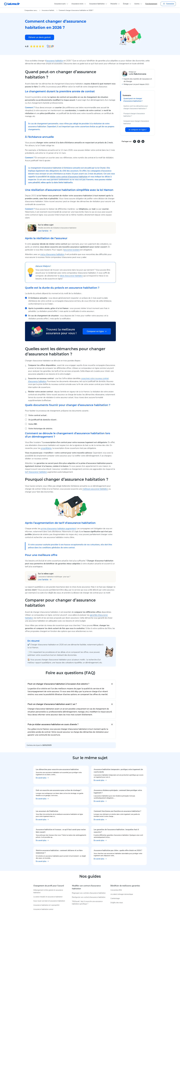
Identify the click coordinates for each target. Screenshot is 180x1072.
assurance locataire (72, 250)
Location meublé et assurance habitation (47, 897)
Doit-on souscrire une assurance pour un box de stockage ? (58, 790)
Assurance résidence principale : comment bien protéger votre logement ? (118, 791)
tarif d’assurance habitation (36, 472)
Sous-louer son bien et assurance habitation (49, 901)
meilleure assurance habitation (95, 489)
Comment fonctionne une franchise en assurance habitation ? (117, 811)
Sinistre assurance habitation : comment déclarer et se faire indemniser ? (59, 851)
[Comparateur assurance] (12, 3)
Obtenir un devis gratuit (39, 37)
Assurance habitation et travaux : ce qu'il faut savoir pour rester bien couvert (61, 830)
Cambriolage (115, 898)
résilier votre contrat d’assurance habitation (69, 176)
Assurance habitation (97, 4)
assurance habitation (54, 60)
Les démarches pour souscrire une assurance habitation (57, 769)
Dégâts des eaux (117, 902)
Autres (136, 4)
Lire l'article (43, 231)
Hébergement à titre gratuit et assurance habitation (48, 891)
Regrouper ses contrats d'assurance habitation (89, 893)
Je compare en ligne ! (138, 129)
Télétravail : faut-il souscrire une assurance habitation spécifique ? (87, 902)
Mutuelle (113, 4)
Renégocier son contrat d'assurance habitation (88, 897)
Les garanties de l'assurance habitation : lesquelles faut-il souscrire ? (116, 830)
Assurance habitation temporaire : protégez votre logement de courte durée (118, 770)
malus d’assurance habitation (52, 254)
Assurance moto (77, 4)
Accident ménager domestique (122, 894)
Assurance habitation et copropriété (46, 905)
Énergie (126, 4)
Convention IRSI (116, 890)
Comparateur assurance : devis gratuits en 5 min (31, 10)
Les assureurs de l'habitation (47, 811)
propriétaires (46, 448)
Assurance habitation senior (43, 909)
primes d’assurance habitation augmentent (58, 528)
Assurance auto (60, 4)
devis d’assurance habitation (71, 275)
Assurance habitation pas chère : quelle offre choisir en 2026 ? (118, 850)
